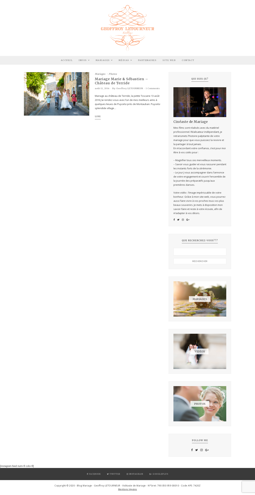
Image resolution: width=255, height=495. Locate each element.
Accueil (67, 60)
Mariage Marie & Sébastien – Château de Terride (121, 81)
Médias (124, 60)
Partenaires (147, 60)
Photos (113, 74)
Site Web (169, 60)
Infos (83, 60)
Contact (188, 60)
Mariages (103, 60)
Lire (98, 116)
